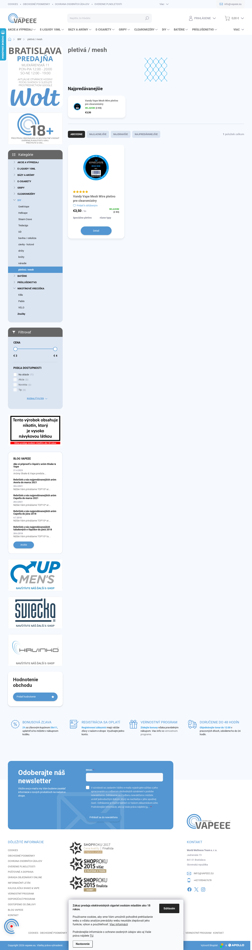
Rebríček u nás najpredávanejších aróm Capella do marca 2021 (34, 496)
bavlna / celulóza (27, 238)
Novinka (24, 384)
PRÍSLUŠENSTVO (27, 282)
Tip (22, 389)
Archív (23, 544)
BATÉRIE (22, 276)
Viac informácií (119, 924)
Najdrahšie (120, 134)
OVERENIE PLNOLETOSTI (108, 4)
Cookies (33, 932)
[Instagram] (203, 888)
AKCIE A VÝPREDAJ (28, 162)
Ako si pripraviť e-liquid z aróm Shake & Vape (34, 465)
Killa (20, 294)
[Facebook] (189, 888)
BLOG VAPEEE (15, 910)
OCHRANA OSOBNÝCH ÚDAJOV (72, 4)
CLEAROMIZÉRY (26, 194)
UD (19, 231)
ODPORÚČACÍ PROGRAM (21, 899)
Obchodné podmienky (53, 932)
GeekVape (23, 206)
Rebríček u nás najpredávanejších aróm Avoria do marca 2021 (34, 481)
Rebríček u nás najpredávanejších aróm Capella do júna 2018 (34, 512)
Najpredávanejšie (146, 134)
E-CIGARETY (24, 181)
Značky (21, 313)
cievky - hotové (26, 244)
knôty (21, 257)
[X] (196, 888)
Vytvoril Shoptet (209, 945)
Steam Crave (25, 219)
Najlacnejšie (97, 134)
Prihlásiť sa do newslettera (103, 817)
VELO (21, 307)
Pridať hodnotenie (26, 696)
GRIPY (21, 187)
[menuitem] (22, 30)
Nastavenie (83, 944)
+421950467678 (203, 880)
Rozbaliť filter (35, 398)
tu (147, 806)
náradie (22, 263)
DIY (19, 200)
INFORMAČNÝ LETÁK (19, 882)
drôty (21, 250)
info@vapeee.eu (204, 873)
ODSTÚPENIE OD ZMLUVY (22, 904)
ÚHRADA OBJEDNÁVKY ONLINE (25, 877)
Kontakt (218, 932)
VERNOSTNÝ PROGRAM (21, 893)
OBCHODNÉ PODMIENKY (36, 4)
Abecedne (76, 134)
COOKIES (13, 4)
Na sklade (26, 374)
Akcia (23, 379)
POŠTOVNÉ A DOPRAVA (20, 871)
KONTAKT (13, 915)
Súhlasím (169, 908)
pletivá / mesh (26, 269)
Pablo (21, 301)
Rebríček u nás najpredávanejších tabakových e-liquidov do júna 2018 (32, 528)
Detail (96, 230)
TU (91, 935)
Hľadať (147, 18)
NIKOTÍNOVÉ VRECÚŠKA (30, 288)
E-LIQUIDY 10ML (26, 168)
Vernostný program (198, 932)
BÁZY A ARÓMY (25, 175)
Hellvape (22, 213)
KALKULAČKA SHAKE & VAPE (23, 888)
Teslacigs (23, 225)
